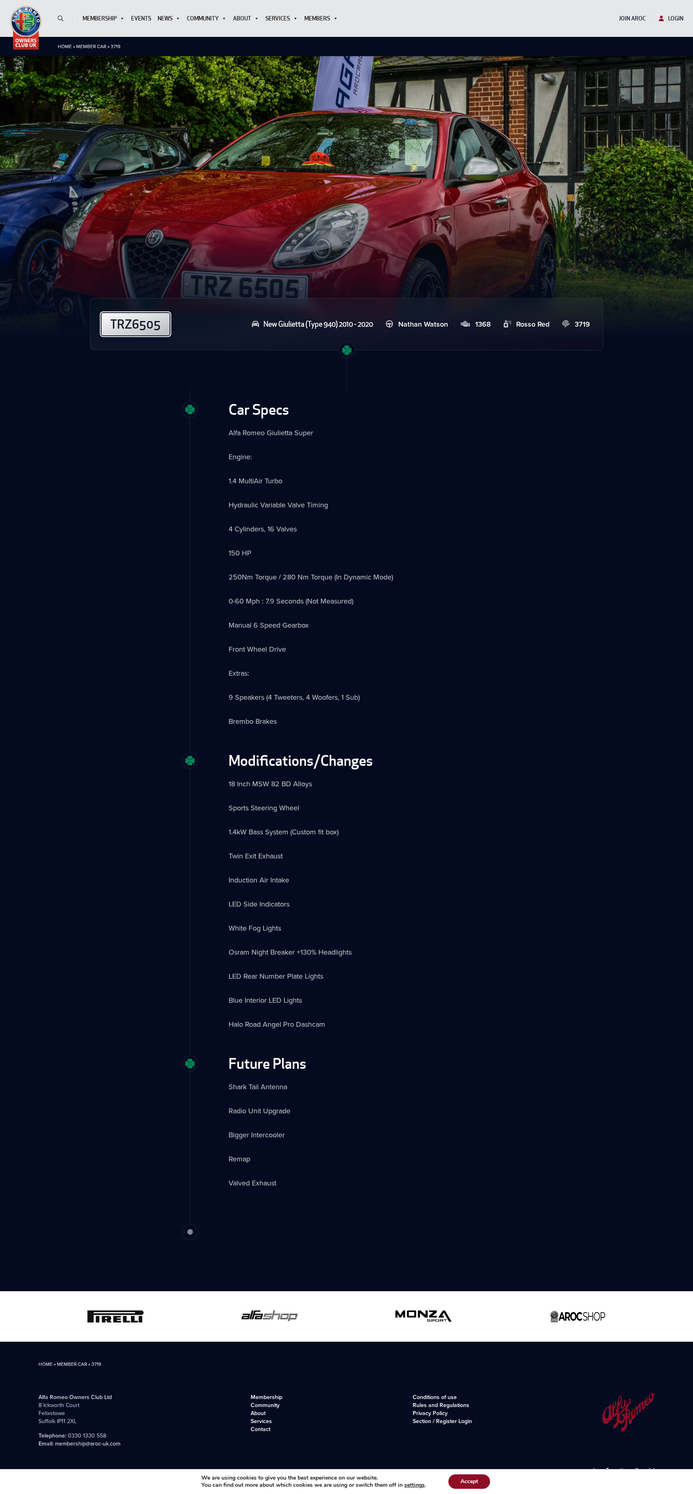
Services (277, 18)
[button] (64, 18)
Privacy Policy (430, 1413)
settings (414, 1485)
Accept (469, 1481)
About (242, 18)
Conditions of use (435, 1397)
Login (675, 18)
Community (203, 18)
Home (65, 46)
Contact (260, 1429)
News (165, 18)
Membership (100, 18)
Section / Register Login (442, 1421)
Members (317, 18)
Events (141, 18)
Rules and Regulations (441, 1405)
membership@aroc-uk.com (87, 1443)
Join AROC (632, 18)
